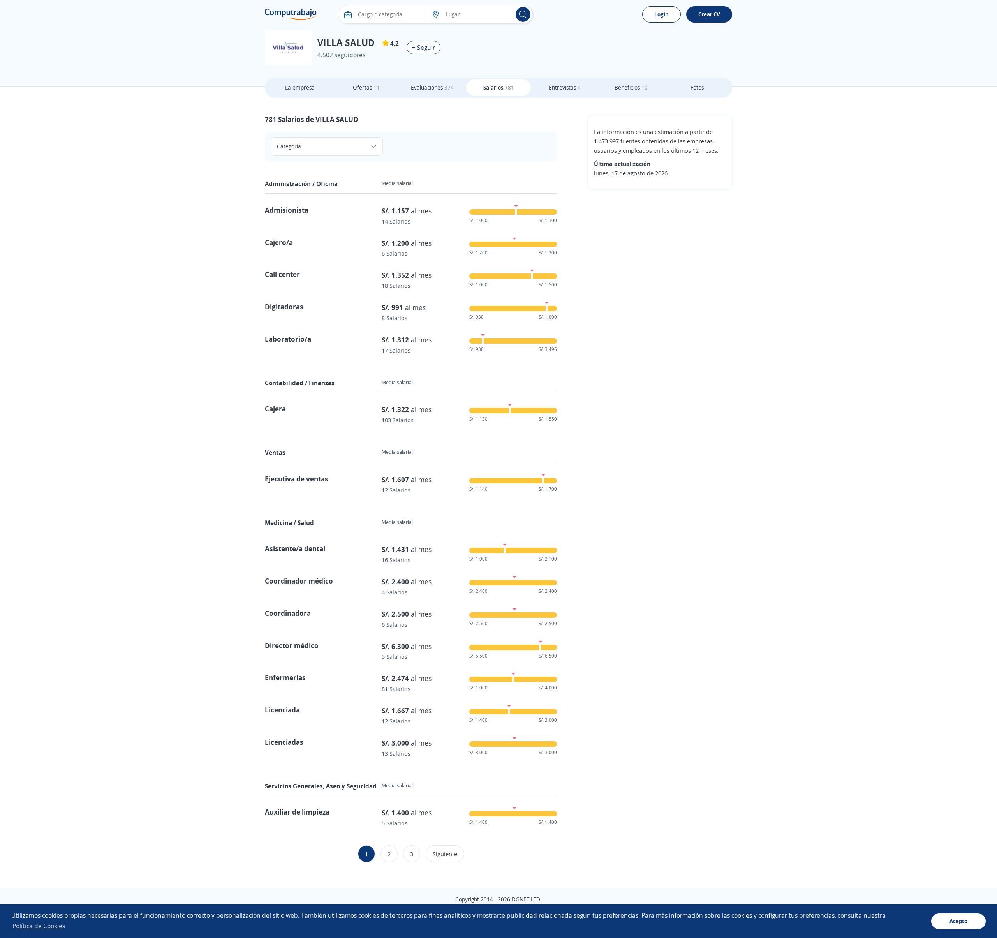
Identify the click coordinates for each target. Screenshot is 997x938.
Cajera (275, 408)
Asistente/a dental (295, 548)
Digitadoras (284, 306)
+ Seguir (423, 47)
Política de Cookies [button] (38, 926)
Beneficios (631, 87)
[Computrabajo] (291, 14)
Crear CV (709, 14)
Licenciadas (284, 742)
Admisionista (286, 210)
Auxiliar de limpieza (297, 811)
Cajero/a (279, 242)
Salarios (498, 87)
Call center (282, 274)
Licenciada (282, 709)
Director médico (292, 645)
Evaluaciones (432, 87)
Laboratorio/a (288, 339)
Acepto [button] (958, 921)
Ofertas (366, 87)
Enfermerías (285, 677)
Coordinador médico (299, 580)
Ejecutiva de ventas (296, 478)
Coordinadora (288, 613)
